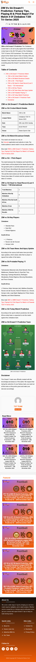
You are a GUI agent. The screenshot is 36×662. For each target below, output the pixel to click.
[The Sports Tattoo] (5, 2)
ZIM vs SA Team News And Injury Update (20, 90)
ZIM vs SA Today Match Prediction (18, 95)
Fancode (6, 142)
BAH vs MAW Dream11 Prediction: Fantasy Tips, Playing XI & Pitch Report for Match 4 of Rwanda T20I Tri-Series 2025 (17, 302)
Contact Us (29, 626)
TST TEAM (14, 24)
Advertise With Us (9, 632)
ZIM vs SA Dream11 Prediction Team (19, 97)
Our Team (7, 635)
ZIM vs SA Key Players (15, 88)
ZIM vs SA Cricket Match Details (18, 76)
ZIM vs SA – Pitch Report (16, 81)
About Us (6, 626)
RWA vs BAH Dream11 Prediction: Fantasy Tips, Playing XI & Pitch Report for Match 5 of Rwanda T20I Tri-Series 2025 (17, 151)
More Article (18, 409)
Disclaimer (11, 100)
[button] (29, 2)
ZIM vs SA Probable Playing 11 (17, 93)
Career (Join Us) (9, 629)
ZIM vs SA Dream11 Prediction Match (17, 74)
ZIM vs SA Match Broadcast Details (18, 78)
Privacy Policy (30, 632)
